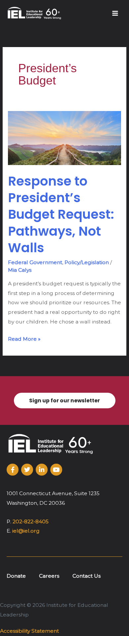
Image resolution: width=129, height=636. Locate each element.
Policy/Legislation (86, 262)
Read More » (24, 338)
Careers (49, 576)
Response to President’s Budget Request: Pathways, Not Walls (61, 214)
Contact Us (86, 576)
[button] (64, 400)
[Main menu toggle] (115, 13)
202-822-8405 (31, 521)
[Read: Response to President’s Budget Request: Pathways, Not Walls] (64, 138)
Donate (16, 576)
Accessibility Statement (29, 631)
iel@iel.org (26, 531)
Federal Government (35, 262)
